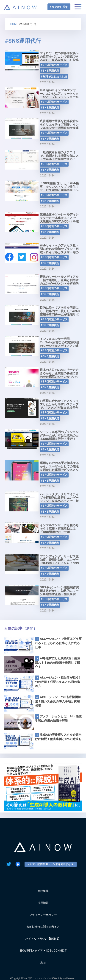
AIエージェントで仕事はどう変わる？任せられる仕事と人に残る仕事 (58, 643)
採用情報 (43, 903)
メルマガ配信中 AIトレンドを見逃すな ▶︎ (50, 864)
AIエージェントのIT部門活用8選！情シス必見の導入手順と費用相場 (57, 701)
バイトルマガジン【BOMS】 (43, 938)
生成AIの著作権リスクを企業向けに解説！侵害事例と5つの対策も (58, 737)
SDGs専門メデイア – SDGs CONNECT (43, 950)
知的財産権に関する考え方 (43, 926)
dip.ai (43, 962)
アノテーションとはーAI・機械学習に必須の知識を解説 (58, 718)
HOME (14, 24)
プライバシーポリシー (43, 914)
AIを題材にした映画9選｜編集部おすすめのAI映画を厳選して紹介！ (57, 662)
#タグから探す (59, 6)
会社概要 (43, 891)
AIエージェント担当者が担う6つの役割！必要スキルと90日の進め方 (57, 682)
